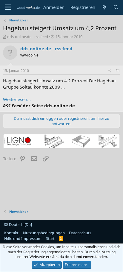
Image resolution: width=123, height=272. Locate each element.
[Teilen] (109, 70)
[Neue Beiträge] (104, 7)
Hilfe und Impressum (22, 238)
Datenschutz (80, 232)
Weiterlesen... (17, 99)
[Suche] (116, 7)
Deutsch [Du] (20, 224)
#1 (118, 70)
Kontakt (11, 232)
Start (50, 238)
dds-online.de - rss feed (27, 36)
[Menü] (8, 7)
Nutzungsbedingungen (44, 232)
